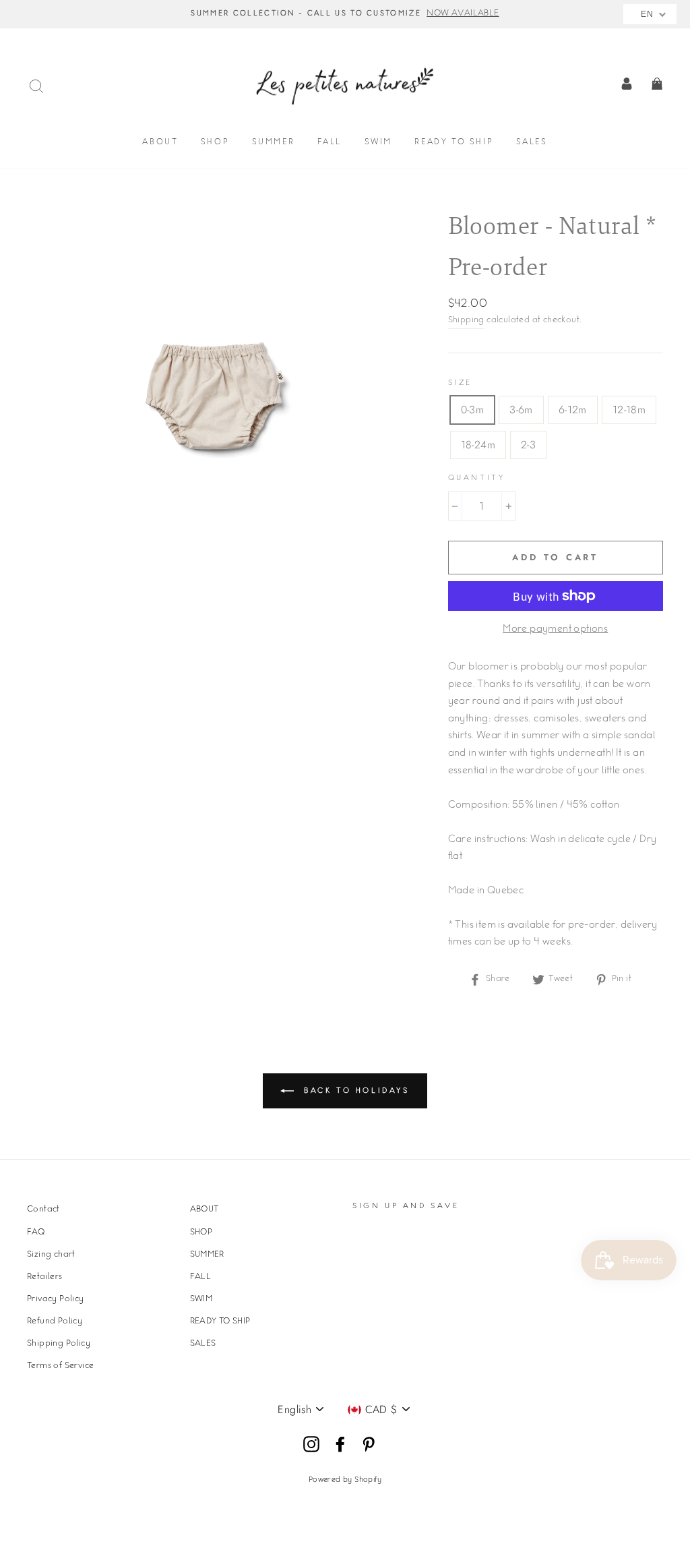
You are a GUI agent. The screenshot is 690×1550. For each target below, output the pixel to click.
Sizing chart (51, 1255)
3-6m (521, 409)
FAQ (35, 1232)
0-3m (472, 409)
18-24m (478, 444)
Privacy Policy (55, 1299)
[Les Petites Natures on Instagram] (311, 1445)
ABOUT (160, 142)
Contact (43, 1209)
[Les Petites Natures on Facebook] (340, 1445)
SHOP (215, 142)
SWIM (378, 142)
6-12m (573, 409)
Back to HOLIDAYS (354, 1091)
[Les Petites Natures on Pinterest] (368, 1445)
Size (460, 383)
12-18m (629, 409)
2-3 (528, 444)
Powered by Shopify (345, 1480)
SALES (532, 142)
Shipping (466, 320)
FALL (329, 142)
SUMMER (273, 142)
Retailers (45, 1277)
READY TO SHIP (453, 142)
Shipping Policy (58, 1344)
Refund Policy (54, 1321)
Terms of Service (60, 1366)
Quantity (476, 478)
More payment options (555, 629)
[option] (345, 14)
